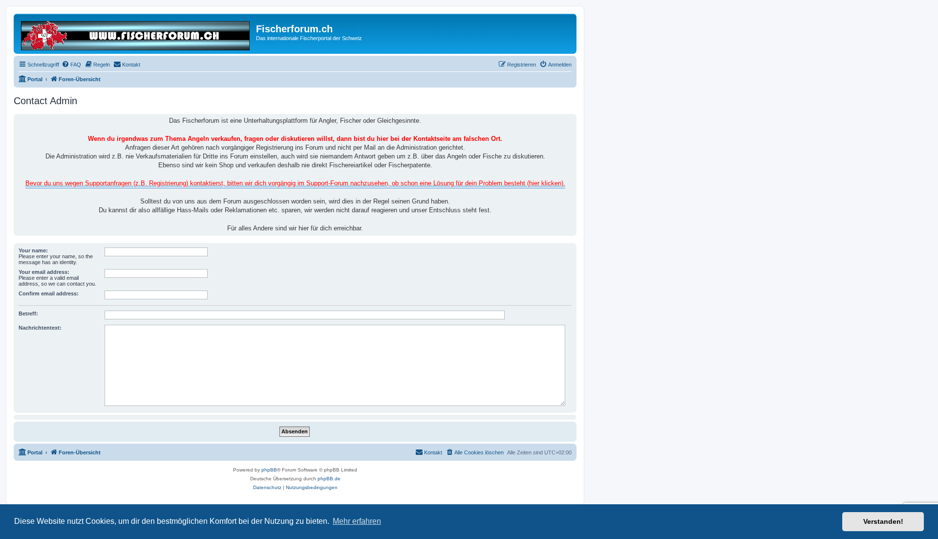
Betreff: (28, 313)
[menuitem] (71, 64)
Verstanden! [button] (883, 521)
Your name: (33, 250)
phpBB (269, 469)
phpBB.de (329, 478)
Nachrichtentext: (40, 328)
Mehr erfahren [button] (357, 521)
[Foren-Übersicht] (136, 33)
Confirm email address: (49, 293)
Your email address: (44, 272)
